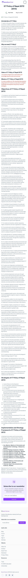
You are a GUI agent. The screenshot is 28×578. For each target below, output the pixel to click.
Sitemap (3, 540)
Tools (2, 561)
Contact (3, 548)
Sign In (3, 537)
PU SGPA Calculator (6, 563)
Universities (4, 566)
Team (2, 535)
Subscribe (14, 499)
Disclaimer (4, 553)
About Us (3, 546)
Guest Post (4, 550)
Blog (2, 531)
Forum (2, 533)
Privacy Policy (4, 555)
